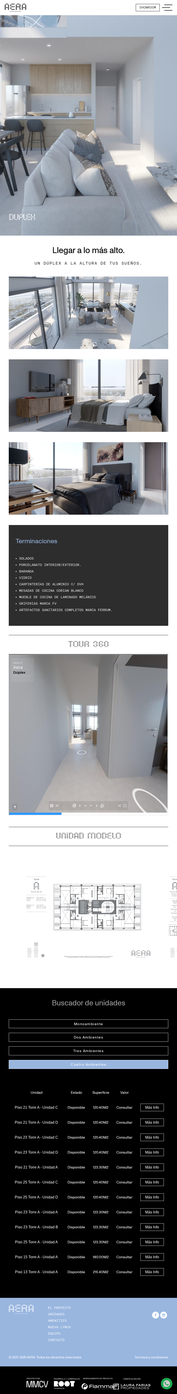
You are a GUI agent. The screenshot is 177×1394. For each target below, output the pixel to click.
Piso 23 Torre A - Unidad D (36, 1152)
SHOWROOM (147, 7)
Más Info (152, 1107)
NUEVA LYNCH (59, 1327)
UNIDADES (56, 1314)
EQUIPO (54, 1334)
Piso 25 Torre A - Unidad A (36, 1242)
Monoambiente (88, 1023)
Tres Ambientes (88, 1050)
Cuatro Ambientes (88, 1064)
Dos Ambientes (88, 1037)
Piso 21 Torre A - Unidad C (36, 1107)
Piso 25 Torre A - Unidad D (36, 1197)
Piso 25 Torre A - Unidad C (36, 1182)
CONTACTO (56, 1340)
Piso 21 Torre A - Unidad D (36, 1122)
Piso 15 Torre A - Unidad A (36, 1257)
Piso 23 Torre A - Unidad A (36, 1212)
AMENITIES (57, 1321)
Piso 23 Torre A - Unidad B (36, 1227)
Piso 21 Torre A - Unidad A (36, 1167)
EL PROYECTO (59, 1308)
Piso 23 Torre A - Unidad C (36, 1137)
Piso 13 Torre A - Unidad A (36, 1272)
